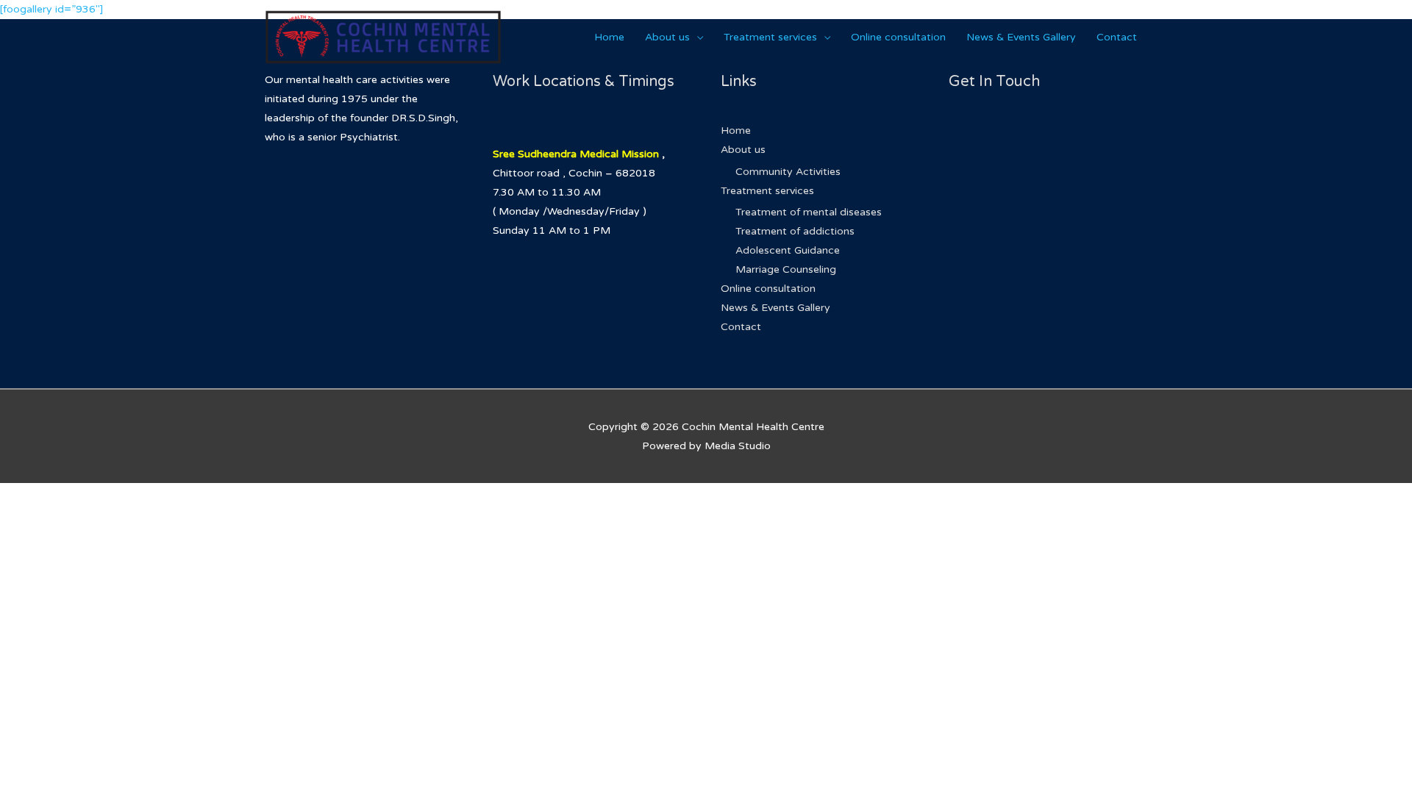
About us (667, 37)
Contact (1117, 37)
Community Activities (788, 171)
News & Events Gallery (1021, 37)
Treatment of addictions (795, 231)
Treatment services (770, 37)
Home (609, 37)
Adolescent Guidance (787, 250)
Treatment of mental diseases (808, 212)
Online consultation (898, 37)
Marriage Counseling (785, 269)
